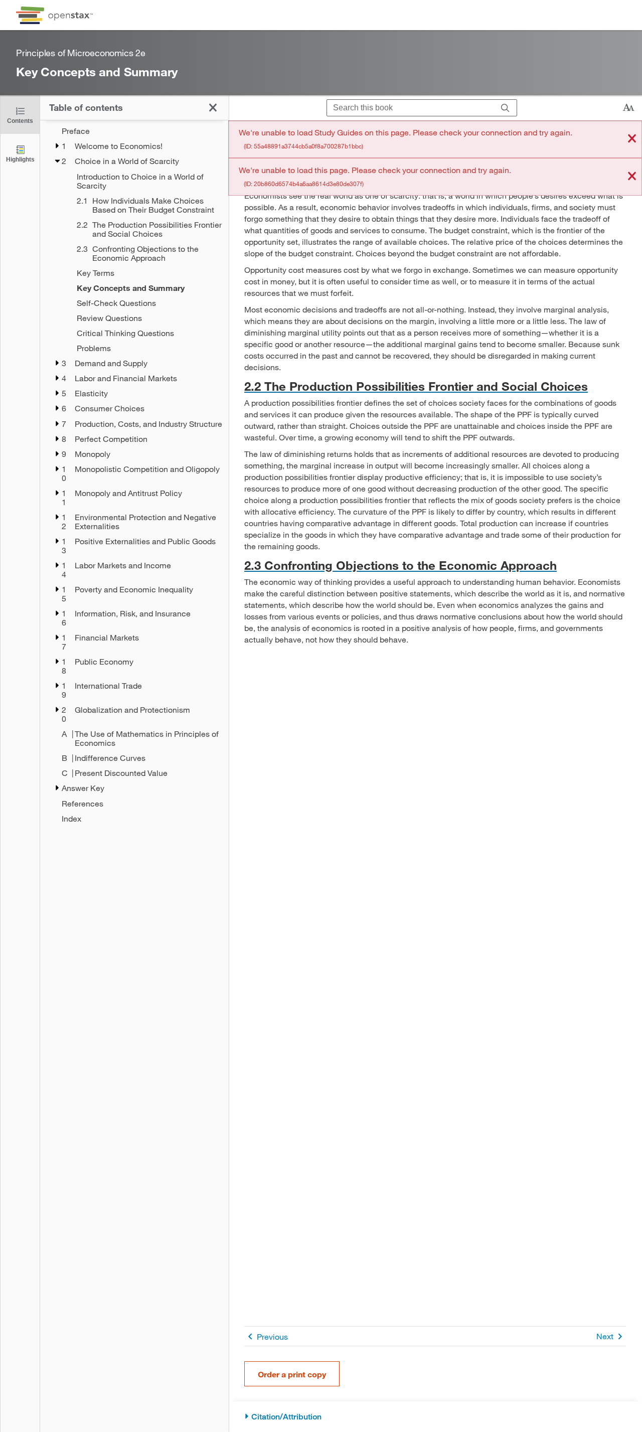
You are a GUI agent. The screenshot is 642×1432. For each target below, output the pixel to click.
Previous (272, 1336)
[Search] (505, 108)
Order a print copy (292, 1374)
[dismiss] (631, 139)
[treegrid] (134, 474)
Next (604, 1336)
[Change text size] (628, 107)
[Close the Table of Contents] (213, 107)
